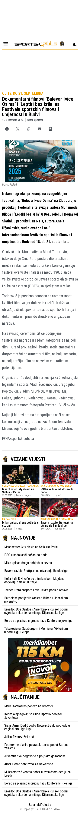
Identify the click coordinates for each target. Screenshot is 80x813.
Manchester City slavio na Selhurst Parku (18, 491)
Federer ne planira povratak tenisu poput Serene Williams (36, 746)
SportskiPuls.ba (40, 805)
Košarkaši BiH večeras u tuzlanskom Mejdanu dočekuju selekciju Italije (34, 580)
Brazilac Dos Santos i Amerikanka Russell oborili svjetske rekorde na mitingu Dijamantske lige (36, 611)
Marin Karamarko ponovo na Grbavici (28, 706)
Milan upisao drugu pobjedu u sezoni (20, 524)
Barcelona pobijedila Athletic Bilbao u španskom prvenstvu (36, 599)
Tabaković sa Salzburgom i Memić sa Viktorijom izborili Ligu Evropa (36, 630)
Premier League (23, 495)
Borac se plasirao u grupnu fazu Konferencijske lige (38, 621)
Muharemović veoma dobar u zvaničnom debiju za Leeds (37, 773)
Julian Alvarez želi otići (19, 737)
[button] (7, 129)
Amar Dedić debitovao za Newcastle (28, 764)
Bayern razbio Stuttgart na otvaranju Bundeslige (57, 524)
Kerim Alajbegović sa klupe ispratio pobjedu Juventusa (33, 716)
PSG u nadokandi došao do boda (57, 491)
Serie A (19, 529)
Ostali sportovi (35, 120)
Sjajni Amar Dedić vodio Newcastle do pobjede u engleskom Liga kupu (37, 727)
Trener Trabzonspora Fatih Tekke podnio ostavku (36, 590)
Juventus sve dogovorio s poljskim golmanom (34, 756)
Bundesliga (60, 529)
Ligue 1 (58, 495)
